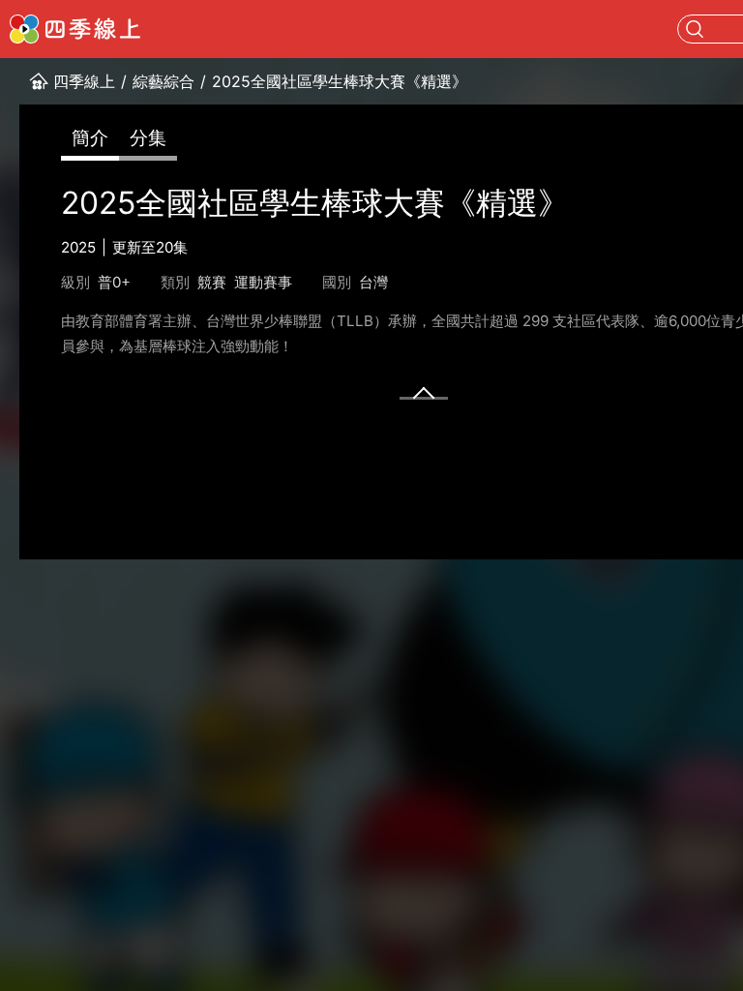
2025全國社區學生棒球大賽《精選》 (339, 81)
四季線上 (84, 81)
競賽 (211, 282)
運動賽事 (263, 282)
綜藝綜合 (163, 81)
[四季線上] (75, 29)
